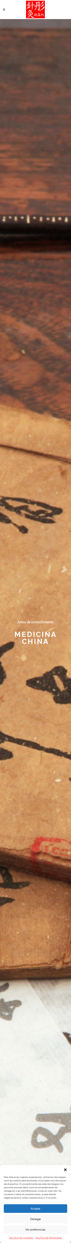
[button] (65, 1170)
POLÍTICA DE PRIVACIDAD (48, 1238)
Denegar (35, 1219)
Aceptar (35, 1208)
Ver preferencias (35, 1229)
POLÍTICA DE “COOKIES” (21, 1238)
